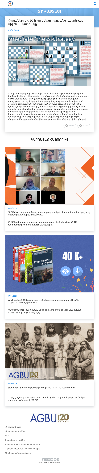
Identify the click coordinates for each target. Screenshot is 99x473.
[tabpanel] (49, 60)
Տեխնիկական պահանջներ (18, 453)
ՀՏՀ (7, 436)
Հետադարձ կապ (13, 427)
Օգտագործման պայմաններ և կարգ (22, 449)
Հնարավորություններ (15, 431)
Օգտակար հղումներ (15, 440)
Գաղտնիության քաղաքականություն (22, 444)
